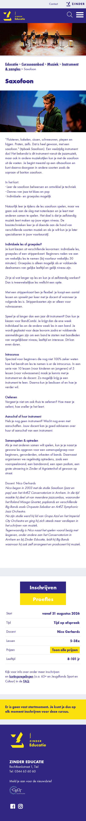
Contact (53, 4)
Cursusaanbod (33, 64)
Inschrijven (43, 587)
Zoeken (70, 14)
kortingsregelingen (21, 676)
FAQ (26, 681)
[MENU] (79, 16)
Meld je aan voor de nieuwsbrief (30, 781)
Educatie (11, 64)
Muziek (53, 64)
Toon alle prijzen (65, 650)
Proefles (43, 599)
